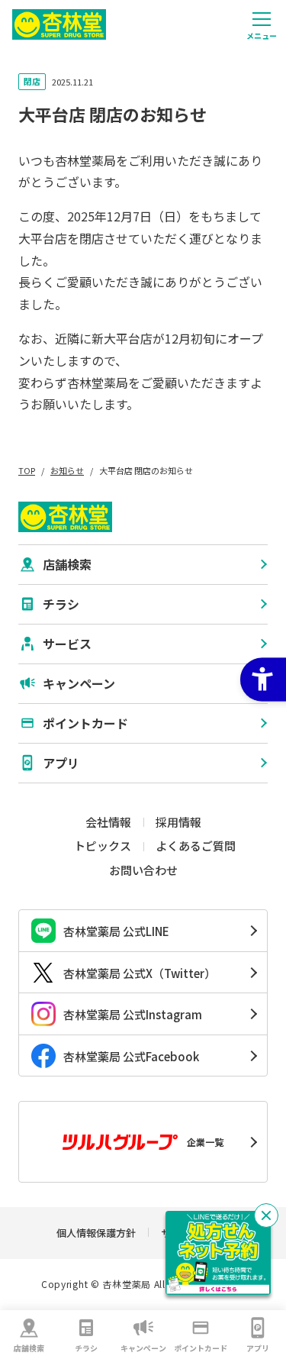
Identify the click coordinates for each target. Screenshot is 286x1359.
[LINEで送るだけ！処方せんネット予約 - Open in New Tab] (218, 1253)
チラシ (86, 1348)
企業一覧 (205, 1141)
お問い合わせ (143, 870)
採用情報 (178, 822)
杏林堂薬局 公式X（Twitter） (139, 973)
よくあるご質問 (196, 846)
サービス (67, 643)
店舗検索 (29, 1348)
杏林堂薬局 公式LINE (116, 931)
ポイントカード (200, 1348)
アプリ (257, 1348)
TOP (26, 470)
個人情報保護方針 (96, 1232)
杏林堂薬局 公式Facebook (131, 1056)
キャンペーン (143, 1348)
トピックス (102, 846)
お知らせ (67, 470)
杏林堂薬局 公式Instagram (132, 1014)
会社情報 (108, 822)
